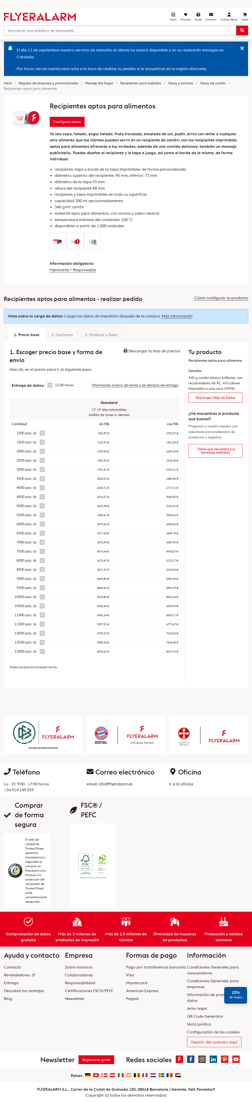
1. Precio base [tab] (26, 334)
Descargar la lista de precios (153, 350)
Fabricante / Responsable (73, 269)
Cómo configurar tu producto (221, 297)
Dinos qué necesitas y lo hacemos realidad (216, 451)
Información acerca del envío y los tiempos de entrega (135, 385)
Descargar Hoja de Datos (215, 397)
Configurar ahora (67, 121)
